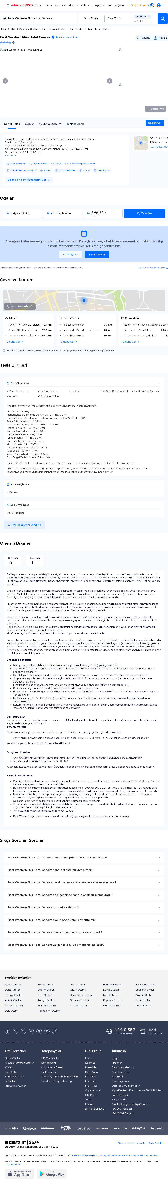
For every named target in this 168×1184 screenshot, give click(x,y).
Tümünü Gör (12, 341)
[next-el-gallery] (109, 81)
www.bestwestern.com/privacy (111, 816)
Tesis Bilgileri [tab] (75, 124)
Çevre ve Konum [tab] (50, 124)
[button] (163, 18)
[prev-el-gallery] (5, 81)
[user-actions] (159, 5)
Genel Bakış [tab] (12, 124)
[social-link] (7, 1031)
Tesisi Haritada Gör (21, 306)
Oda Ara (146, 213)
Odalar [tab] (29, 124)
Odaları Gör (154, 122)
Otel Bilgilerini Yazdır (25, 525)
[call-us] (152, 5)
